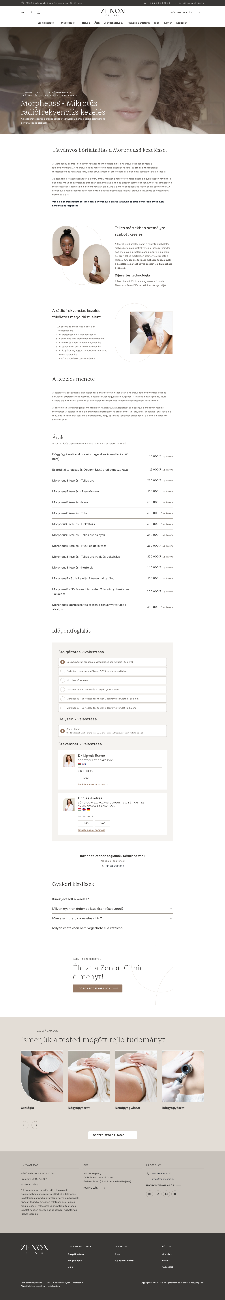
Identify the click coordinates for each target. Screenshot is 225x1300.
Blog (156, 22)
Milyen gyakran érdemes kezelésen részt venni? (87, 909)
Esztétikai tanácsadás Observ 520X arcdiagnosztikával (96, 671)
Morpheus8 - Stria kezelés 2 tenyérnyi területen (92, 689)
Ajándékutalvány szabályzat (33, 1286)
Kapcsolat (181, 22)
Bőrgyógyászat (62, 92)
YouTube (174, 1193)
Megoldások (68, 22)
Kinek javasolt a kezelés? (70, 899)
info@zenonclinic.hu (191, 3)
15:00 (85, 777)
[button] (35, 1125)
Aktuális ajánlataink (139, 22)
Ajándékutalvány (113, 22)
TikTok (158, 1193)
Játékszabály (54, 1286)
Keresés (31, 12)
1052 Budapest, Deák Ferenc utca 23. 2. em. (54, 3)
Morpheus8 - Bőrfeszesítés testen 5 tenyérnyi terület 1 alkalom (101, 707)
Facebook (166, 1193)
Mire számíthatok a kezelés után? (77, 918)
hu (22, 12)
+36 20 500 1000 (159, 3)
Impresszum (78, 1282)
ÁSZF (47, 1282)
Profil (39, 12)
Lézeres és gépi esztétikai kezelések (49, 95)
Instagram (149, 1193)
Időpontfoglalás (160, 1185)
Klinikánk (167, 1254)
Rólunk (86, 22)
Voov (202, 1282)
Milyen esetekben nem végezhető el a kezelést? (87, 928)
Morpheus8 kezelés (77, 680)
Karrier (168, 22)
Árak (97, 22)
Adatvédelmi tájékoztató (31, 1282)
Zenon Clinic (112, 12)
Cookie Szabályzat (61, 1282)
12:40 (85, 823)
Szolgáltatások (46, 22)
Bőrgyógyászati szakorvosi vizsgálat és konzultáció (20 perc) (99, 661)
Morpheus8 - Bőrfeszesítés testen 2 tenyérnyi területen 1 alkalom (102, 698)
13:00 (102, 823)
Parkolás (90, 1187)
